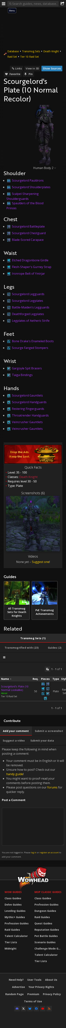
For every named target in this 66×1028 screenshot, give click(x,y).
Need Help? (16, 979)
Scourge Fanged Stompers (30, 348)
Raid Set (12, 56)
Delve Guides (13, 904)
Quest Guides (43, 923)
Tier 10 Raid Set (29, 56)
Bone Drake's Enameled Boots (33, 341)
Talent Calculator (16, 936)
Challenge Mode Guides (48, 948)
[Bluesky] (30, 1008)
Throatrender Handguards (30, 415)
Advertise (18, 987)
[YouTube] (42, 1008)
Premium (33, 994)
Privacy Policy (52, 994)
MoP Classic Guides (47, 892)
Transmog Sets (31, 51)
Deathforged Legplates (28, 314)
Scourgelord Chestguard (29, 233)
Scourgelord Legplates (27, 301)
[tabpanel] (33, 688)
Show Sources (52, 68)
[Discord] (17, 1008)
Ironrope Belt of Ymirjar (28, 273)
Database (13, 51)
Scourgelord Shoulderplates (31, 187)
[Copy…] (47, 669)
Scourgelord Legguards (28, 294)
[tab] (33, 638)
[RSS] (49, 1008)
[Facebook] (36, 1008)
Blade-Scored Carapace (28, 240)
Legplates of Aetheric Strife (31, 321)
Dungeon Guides (45, 911)
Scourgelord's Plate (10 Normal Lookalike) (14, 688)
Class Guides (13, 898)
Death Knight (51, 51)
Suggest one (40, 562)
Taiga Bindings (22, 375)
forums (52, 787)
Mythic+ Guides (15, 917)
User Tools (34, 979)
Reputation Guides (46, 929)
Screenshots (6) (33, 493)
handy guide (14, 774)
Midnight (10, 948)
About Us (51, 979)
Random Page (14, 994)
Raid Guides (12, 929)
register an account (49, 852)
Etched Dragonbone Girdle (30, 260)
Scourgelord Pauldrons (28, 180)
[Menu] (3, 3)
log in (33, 852)
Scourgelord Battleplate (28, 226)
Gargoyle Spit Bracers (27, 368)
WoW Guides (13, 892)
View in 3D (32, 68)
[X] (23, 1008)
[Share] (62, 3)
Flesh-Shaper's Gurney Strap (31, 267)
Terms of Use (33, 1001)
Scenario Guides (45, 942)
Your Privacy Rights (41, 987)
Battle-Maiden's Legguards (30, 307)
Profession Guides (17, 923)
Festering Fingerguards (28, 409)
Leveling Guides (15, 911)
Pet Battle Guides (46, 936)
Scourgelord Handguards (29, 402)
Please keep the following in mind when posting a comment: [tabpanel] (33, 802)
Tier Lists (11, 942)
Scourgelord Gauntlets (27, 395)
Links (18, 68)
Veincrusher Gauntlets (27, 422)
